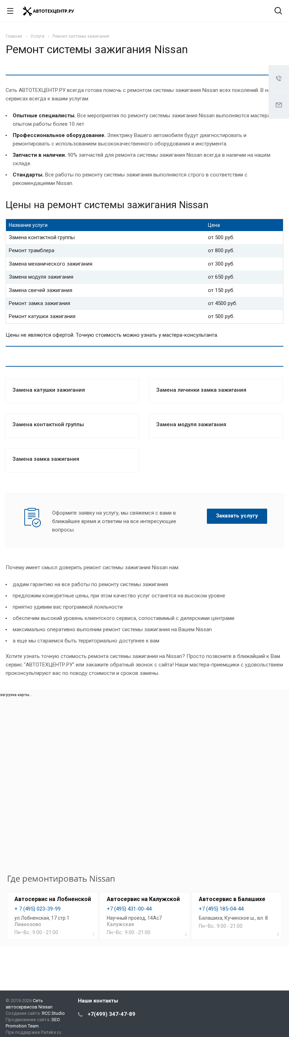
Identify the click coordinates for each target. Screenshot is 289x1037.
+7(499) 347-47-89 (111, 1014)
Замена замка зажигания (45, 459)
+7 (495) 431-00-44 (129, 909)
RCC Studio (53, 1013)
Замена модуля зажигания (191, 424)
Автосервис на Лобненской (52, 899)
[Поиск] (278, 11)
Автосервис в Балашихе (232, 899)
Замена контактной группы (48, 424)
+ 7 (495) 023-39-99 (37, 909)
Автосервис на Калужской (143, 899)
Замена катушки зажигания (48, 390)
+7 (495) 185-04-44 (221, 909)
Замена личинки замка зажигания (201, 390)
